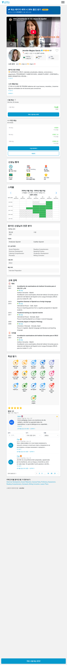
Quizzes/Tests (36, 482)
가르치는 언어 (28, 56)
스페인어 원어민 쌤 (12, 488)
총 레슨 (11, 177)
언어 (27, 433)
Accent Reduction (26, 482)
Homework (25, 484)
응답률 (10, 169)
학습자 (40, 56)
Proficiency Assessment (48, 482)
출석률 (46, 169)
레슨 (52, 56)
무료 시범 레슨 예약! (33, 661)
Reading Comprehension (14, 484)
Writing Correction (34, 484)
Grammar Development (13, 482)
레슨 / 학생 (29, 177)
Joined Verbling (31, 169)
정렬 (45, 433)
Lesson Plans (44, 484)
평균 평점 (46, 177)
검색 (9, 433)
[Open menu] (63, 2)
